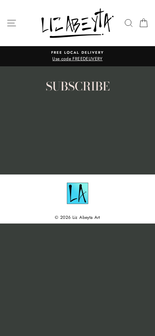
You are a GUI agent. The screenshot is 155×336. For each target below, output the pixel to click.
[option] (77, 56)
